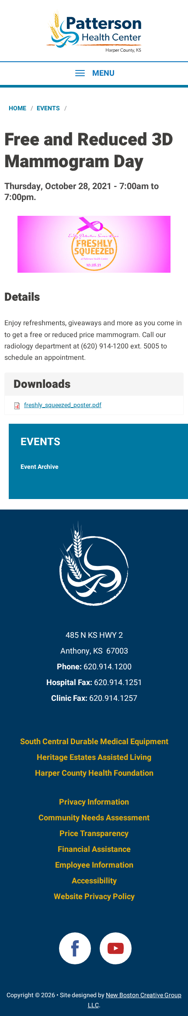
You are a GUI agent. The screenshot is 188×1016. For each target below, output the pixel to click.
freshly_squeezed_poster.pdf (62, 405)
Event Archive (40, 466)
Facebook (75, 948)
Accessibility (94, 881)
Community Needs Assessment (94, 818)
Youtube (116, 948)
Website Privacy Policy (94, 897)
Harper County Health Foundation (94, 773)
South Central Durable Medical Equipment (94, 742)
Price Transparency (94, 834)
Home (17, 108)
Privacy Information (94, 802)
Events (48, 108)
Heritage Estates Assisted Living (94, 757)
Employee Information (94, 865)
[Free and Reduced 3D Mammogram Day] (94, 244)
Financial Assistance (94, 849)
